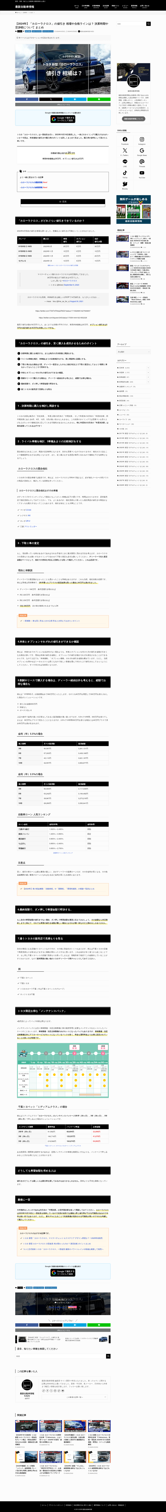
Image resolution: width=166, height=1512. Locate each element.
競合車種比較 (126, 396)
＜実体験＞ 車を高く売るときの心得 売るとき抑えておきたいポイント (51, 620)
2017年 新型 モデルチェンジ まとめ (133, 433)
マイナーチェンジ (48, 31)
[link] (43, 1390)
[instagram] (55, 1390)
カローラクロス (36, 31)
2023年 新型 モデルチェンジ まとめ (133, 461)
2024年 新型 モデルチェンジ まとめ (133, 466)
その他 (123, 429)
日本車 (124, 368)
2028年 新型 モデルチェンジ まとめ (133, 485)
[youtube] (62, 1390)
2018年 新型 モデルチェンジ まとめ (133, 438)
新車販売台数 (126, 382)
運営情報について (100, 1505)
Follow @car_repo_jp (57, 1307)
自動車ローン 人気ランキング (63, 853)
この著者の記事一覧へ (75, 1397)
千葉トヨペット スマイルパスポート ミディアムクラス (63, 1146)
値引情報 (28, 31)
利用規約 (69, 1505)
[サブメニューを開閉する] (148, 367)
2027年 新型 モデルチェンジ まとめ (133, 480)
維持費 (123, 391)
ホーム (44, 1505)
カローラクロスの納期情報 (32, 187)
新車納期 (124, 377)
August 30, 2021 (76, 301)
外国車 (124, 372)
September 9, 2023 (71, 284)
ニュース (124, 414)
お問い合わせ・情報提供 (116, 1505)
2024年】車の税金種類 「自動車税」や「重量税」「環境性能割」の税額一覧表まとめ (59, 888)
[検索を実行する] (108, 1356)
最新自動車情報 (24, 6)
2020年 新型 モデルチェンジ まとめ (133, 447)
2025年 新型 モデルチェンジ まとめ (133, 471)
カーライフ (125, 419)
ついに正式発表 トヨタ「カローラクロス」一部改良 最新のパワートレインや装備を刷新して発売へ (63, 1249)
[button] (26, 99)
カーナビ (124, 410)
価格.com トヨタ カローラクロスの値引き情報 (63, 265)
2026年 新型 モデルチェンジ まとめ (133, 475)
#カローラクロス (70, 280)
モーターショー (126, 424)
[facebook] (47, 1390)
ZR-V (28, 521)
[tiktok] (58, 1390)
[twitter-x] (51, 1390)
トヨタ (20, 31)
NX (29, 515)
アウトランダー (30, 526)
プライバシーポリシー (56, 1505)
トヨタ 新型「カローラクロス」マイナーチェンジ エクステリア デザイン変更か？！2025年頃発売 (63, 1238)
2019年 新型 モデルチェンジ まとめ (133, 443)
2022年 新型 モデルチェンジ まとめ (133, 457)
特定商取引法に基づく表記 (82, 1505)
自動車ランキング (127, 386)
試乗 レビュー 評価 (127, 405)
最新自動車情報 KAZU (27, 1394)
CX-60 (28, 510)
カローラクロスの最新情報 (32, 182)
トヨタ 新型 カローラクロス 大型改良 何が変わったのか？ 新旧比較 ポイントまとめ (57, 1243)
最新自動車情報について (133, 119)
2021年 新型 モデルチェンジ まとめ (133, 452)
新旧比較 (124, 400)
